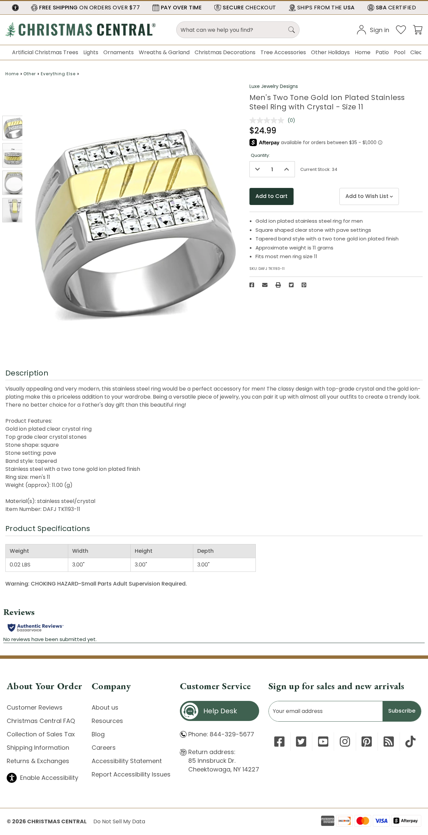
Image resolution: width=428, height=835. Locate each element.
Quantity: (260, 155)
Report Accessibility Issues (131, 774)
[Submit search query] (291, 30)
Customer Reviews (35, 707)
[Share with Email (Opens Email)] (265, 285)
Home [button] (362, 52)
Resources (107, 721)
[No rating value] (268, 120)
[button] (15, 7)
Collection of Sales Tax (41, 734)
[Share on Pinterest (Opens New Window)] (304, 285)
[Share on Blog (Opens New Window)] (389, 741)
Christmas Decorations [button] (225, 52)
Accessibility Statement (127, 761)
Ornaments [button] (118, 52)
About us (105, 707)
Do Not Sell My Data (119, 821)
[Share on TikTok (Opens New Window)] (410, 741)
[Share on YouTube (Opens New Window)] (323, 741)
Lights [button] (90, 52)
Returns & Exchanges (38, 761)
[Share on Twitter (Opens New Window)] (291, 285)
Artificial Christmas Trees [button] (45, 52)
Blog (98, 734)
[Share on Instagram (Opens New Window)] (345, 741)
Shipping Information (38, 747)
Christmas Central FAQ (41, 721)
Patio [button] (382, 52)
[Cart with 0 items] (418, 29)
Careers (104, 747)
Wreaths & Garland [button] (164, 52)
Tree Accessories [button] (283, 52)
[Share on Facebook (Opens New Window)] (251, 285)
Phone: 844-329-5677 (221, 734)
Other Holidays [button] (330, 52)
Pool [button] (399, 52)
